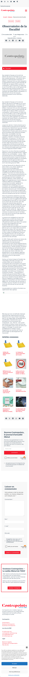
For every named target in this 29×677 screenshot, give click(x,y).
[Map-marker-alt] (17, 1)
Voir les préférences (14, 671)
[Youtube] (14, 1)
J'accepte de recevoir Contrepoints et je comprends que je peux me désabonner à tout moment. (15, 465)
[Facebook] (1, 1)
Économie (11, 21)
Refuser (14, 667)
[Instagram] (4, 1)
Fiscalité (18, 21)
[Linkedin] (11, 1)
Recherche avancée (5, 6)
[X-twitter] (7, 1)
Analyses (10, 17)
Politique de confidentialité (13, 675)
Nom (6, 519)
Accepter (14, 663)
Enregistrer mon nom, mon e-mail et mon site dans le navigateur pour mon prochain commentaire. (14, 541)
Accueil (5, 17)
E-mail (7, 526)
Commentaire (9, 499)
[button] (27, 647)
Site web (7, 533)
